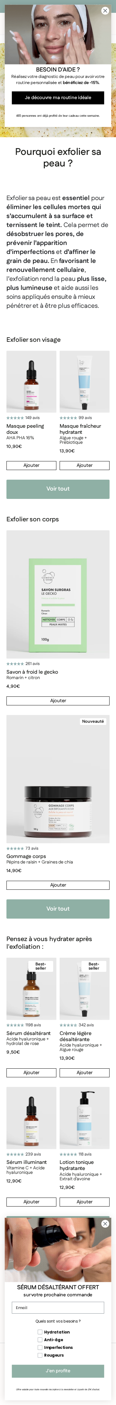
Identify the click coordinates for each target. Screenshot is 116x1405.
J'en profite (58, 1371)
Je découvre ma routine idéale (58, 98)
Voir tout (58, 489)
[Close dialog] (105, 1224)
